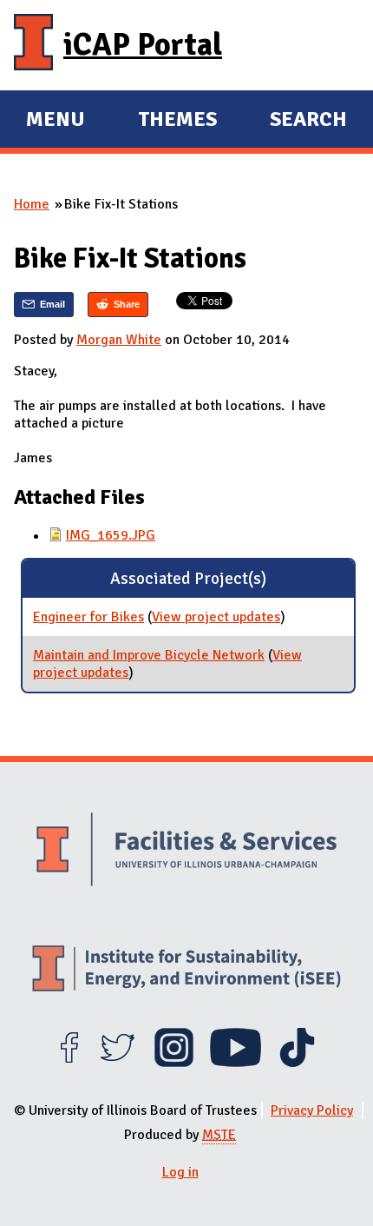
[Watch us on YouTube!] (235, 1062)
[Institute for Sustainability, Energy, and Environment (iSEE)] (186, 971)
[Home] (33, 45)
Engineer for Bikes (88, 617)
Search (308, 119)
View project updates (216, 617)
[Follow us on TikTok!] (297, 1062)
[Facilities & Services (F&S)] (186, 851)
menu (55, 121)
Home (31, 204)
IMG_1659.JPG (110, 535)
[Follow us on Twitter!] (117, 1062)
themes (177, 121)
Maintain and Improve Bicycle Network (149, 655)
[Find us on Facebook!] (68, 1062)
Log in (180, 1172)
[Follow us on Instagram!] (173, 1062)
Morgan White (118, 339)
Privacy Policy (312, 1110)
